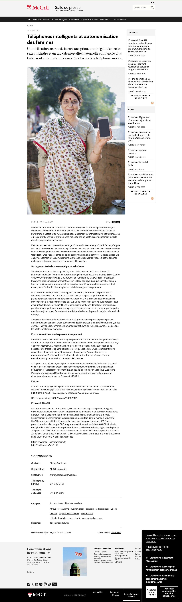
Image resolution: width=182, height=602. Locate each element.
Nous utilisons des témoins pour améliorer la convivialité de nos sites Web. (161, 538)
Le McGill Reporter (100, 551)
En (152, 2)
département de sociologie (97, 509)
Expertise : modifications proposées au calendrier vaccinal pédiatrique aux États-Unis (140, 178)
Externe (114, 509)
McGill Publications (45, 583)
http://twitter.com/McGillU (44, 445)
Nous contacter (120, 19)
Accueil (29, 19)
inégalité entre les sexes (69, 513)
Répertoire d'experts (89, 19)
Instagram (49, 584)
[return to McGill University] (37, 595)
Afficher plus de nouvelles (141, 97)
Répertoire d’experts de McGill (122, 559)
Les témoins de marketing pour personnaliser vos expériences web (160, 578)
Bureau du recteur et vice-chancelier (102, 557)
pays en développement (92, 518)
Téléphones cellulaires (59, 523)
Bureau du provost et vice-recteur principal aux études (103, 561)
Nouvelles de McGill (102, 548)
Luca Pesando (87, 513)
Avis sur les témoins (114, 593)
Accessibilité (97, 592)
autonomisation (77, 509)
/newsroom (116, 532)
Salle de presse (68, 7)
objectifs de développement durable (65, 518)
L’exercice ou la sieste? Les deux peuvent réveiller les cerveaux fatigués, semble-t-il (139, 65)
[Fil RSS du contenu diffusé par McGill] (152, 102)
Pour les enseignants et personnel (65, 19)
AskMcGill (118, 562)
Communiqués (56, 503)
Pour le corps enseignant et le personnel (124, 552)
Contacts (30, 572)
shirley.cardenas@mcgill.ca (63, 475)
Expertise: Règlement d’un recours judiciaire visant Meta (139, 120)
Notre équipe (105, 19)
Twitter (33, 584)
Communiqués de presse (102, 554)
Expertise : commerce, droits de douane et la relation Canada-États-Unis (139, 136)
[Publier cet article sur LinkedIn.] (109, 222)
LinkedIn (41, 584)
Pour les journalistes (41, 19)
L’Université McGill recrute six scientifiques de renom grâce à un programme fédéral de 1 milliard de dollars (140, 46)
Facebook (29, 584)
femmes (53, 513)
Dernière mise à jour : (40, 532)
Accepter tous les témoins (151, 592)
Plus (54, 584)
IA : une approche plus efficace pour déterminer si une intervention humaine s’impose (140, 83)
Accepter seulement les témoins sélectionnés (169, 592)
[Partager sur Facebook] (106, 222)
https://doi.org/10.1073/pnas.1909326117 (57, 398)
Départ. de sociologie (73, 503)
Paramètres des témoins (131, 595)
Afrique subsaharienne (59, 509)
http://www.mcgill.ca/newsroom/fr (48, 442)
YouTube (37, 584)
